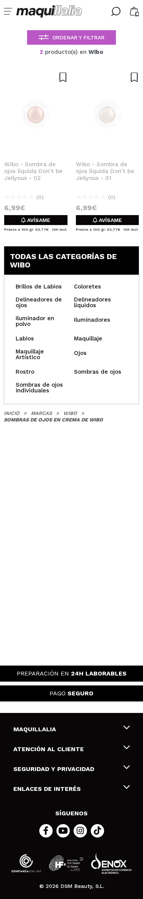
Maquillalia (34, 729)
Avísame (38, 220)
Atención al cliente (48, 749)
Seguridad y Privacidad (53, 769)
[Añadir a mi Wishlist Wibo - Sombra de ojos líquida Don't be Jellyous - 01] (107, 77)
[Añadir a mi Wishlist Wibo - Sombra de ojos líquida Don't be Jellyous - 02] (35, 77)
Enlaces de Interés (47, 788)
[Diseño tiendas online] (111, 863)
